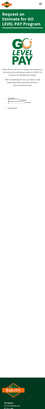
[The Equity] (6, 4)
